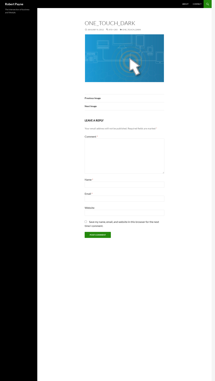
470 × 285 (113, 29)
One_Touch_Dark (131, 29)
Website (89, 207)
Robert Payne (14, 4)
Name (89, 179)
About (185, 4)
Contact (197, 4)
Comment (91, 136)
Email (89, 193)
